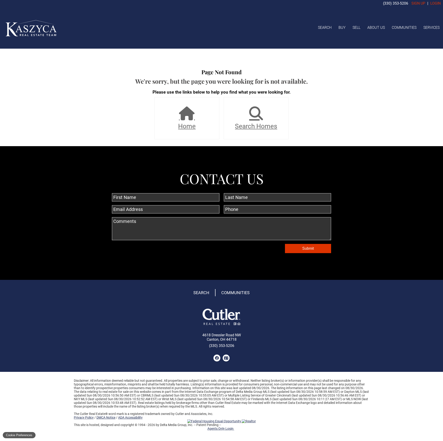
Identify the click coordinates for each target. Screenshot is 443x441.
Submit (308, 248)
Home (187, 126)
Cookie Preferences (19, 435)
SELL (356, 27)
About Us (376, 27)
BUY (342, 27)
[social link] (216, 358)
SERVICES (431, 27)
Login (435, 3)
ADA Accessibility (130, 417)
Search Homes (256, 126)
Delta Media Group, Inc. (176, 425)
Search (325, 27)
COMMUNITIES (404, 27)
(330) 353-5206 (395, 3)
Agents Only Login (220, 428)
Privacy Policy (84, 417)
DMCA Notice (105, 417)
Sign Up (418, 3)
